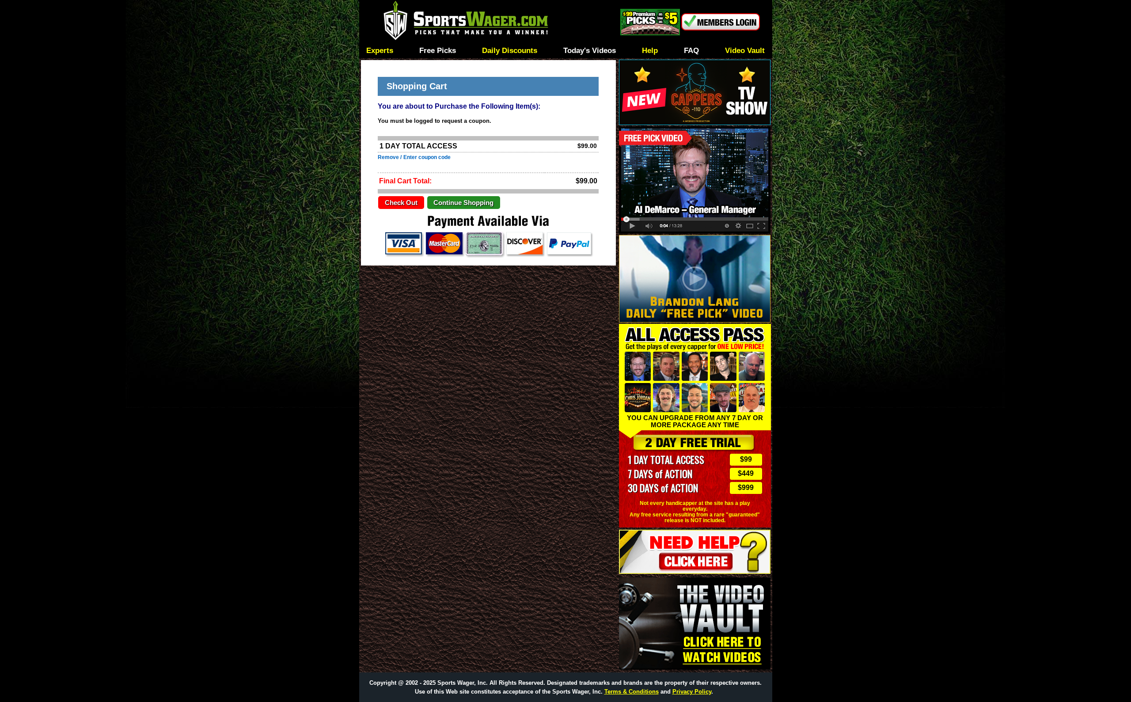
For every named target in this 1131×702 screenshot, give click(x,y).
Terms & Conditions (631, 691)
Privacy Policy (691, 691)
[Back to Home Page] (489, 22)
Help (650, 51)
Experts (379, 51)
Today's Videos (589, 51)
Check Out (401, 202)
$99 (746, 459)
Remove (388, 157)
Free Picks (437, 51)
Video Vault (745, 51)
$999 (746, 487)
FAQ (691, 51)
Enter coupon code (427, 157)
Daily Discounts (509, 51)
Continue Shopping (463, 202)
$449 (746, 473)
